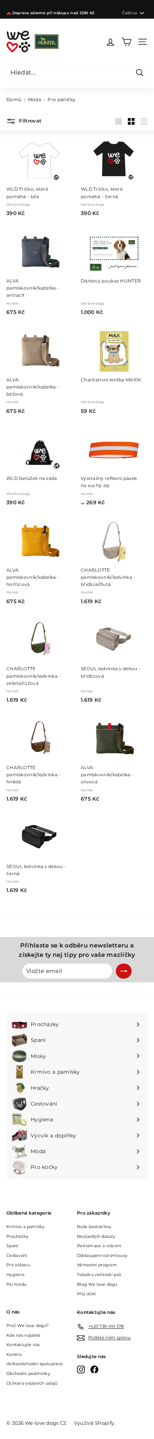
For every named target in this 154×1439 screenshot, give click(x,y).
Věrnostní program (97, 1264)
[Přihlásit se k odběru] (124, 971)
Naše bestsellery (94, 1226)
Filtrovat (29, 121)
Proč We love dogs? (27, 1325)
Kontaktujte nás (23, 1344)
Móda (34, 99)
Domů (13, 99)
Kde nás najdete (23, 1335)
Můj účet (86, 1293)
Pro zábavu (18, 1264)
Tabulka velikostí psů (99, 1274)
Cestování (16, 1255)
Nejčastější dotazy (96, 1236)
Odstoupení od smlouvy (102, 1255)
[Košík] (126, 42)
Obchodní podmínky (28, 1373)
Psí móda (16, 1284)
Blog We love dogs (97, 1284)
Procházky (17, 1236)
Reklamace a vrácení (99, 1245)
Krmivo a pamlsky (25, 1226)
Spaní (12, 1245)
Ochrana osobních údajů (32, 1383)
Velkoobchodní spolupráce (34, 1363)
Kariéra (13, 1354)
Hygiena (15, 1274)
